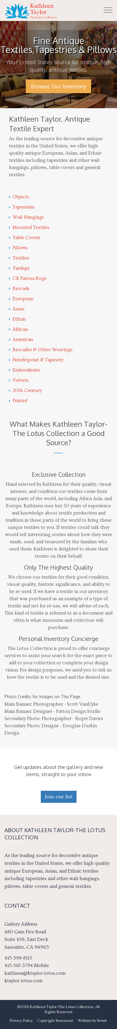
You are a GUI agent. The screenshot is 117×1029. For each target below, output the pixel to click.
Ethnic (19, 319)
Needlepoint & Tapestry (38, 360)
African (20, 329)
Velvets (20, 380)
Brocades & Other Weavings (43, 349)
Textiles (21, 258)
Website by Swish (92, 1021)
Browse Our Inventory (58, 86)
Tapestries (23, 207)
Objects (21, 197)
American (23, 339)
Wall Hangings (28, 217)
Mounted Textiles (31, 227)
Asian (18, 309)
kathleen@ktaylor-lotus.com (34, 973)
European (23, 298)
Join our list (59, 796)
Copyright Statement (55, 1021)
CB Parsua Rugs (29, 278)
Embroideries (26, 370)
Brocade (21, 288)
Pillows (20, 248)
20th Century (27, 390)
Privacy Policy (21, 1021)
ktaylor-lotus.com (23, 980)
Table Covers (26, 237)
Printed (20, 400)
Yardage (21, 268)
